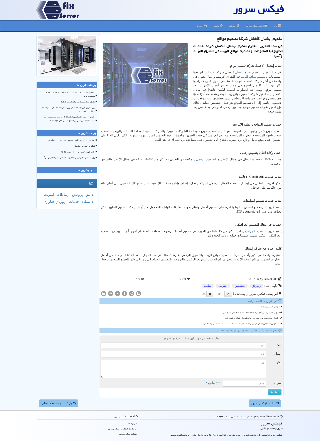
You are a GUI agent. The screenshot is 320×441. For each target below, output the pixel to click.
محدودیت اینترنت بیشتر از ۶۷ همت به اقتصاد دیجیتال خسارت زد (251, 312)
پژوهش (77, 194)
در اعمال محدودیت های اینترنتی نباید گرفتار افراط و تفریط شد (253, 318)
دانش (89, 194)
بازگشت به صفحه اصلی (57, 403)
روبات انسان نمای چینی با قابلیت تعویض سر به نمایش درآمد (68, 157)
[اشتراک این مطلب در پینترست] (111, 293)
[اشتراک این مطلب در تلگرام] (131, 293)
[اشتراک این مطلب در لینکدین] (104, 293)
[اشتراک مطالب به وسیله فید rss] (138, 293)
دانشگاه (87, 201)
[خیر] (209, 294)
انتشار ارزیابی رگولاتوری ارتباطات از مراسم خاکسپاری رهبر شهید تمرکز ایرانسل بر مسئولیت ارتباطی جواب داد (69, 119)
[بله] (228, 294)
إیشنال (239, 72)
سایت (217, 25)
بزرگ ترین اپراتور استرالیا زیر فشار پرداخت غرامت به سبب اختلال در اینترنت (68, 109)
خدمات (200, 25)
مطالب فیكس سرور (128, 434)
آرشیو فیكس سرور (255, 25)
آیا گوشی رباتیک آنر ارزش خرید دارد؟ (78, 152)
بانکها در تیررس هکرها (271, 307)
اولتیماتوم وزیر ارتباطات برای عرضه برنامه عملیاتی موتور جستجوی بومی (70, 94)
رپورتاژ (256, 285)
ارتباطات (63, 194)
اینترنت (233, 25)
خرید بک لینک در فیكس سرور (122, 428)
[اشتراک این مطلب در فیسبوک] (124, 293)
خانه (275, 25)
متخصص (239, 285)
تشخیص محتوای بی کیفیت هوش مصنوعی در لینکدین (71, 140)
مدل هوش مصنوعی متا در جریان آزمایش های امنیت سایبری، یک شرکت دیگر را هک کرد (242, 324)
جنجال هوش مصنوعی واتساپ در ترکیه (78, 102)
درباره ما (132, 423)
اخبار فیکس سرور (263, 403)
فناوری (49, 201)
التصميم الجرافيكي (254, 231)
